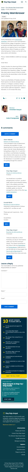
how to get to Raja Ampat (13, 251)
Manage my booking (20, 441)
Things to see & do (20, 452)
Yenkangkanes (13, 247)
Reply (6, 165)
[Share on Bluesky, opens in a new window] (24, 98)
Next (17, 116)
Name (3, 291)
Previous (11, 107)
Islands (23, 454)
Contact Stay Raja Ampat (18, 433)
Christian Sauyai (15, 110)
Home (2, 7)
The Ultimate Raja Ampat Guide (14, 7)
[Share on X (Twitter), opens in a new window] (19, 98)
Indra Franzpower (12, 118)
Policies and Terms (20, 430)
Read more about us (8, 424)
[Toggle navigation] (22, 2)
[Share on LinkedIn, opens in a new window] (21, 98)
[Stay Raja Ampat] (8, 2)
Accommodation (21, 447)
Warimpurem (21, 245)
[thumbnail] (4, 108)
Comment (4, 270)
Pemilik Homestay (20, 438)
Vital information (21, 449)
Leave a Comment (10, 134)
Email (3, 298)
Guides (3, 9)
